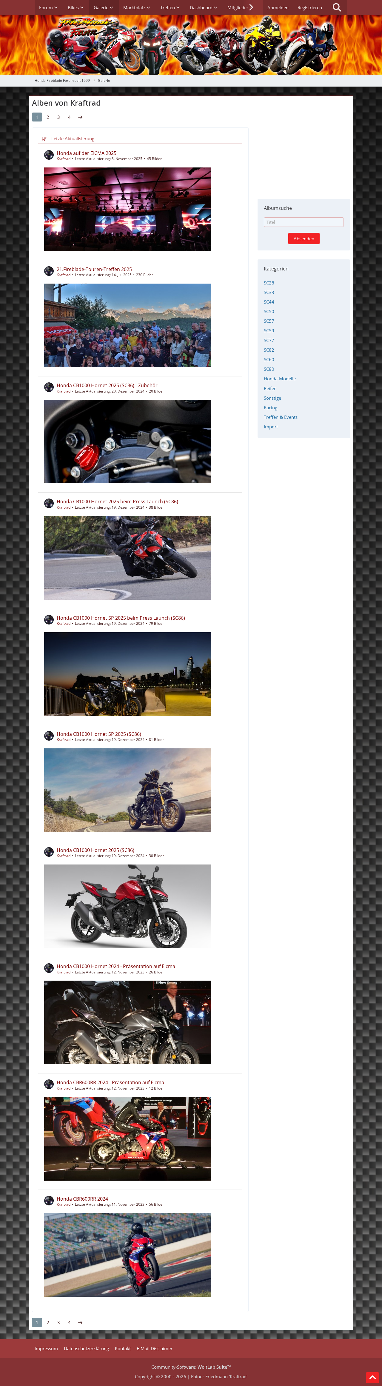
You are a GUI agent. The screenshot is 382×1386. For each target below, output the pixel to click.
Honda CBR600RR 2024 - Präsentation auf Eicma (110, 1082)
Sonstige (272, 398)
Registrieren (310, 7)
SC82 (269, 350)
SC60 (269, 359)
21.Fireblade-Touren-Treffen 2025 (94, 269)
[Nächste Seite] (80, 117)
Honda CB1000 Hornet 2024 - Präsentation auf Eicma (116, 966)
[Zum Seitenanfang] (372, 1377)
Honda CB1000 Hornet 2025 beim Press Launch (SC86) (117, 501)
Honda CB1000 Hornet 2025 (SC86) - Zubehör (107, 385)
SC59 (269, 330)
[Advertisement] (304, 143)
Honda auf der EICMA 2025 (86, 153)
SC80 (269, 369)
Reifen (270, 388)
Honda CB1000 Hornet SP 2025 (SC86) (99, 734)
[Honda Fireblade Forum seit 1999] (191, 45)
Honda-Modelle (280, 379)
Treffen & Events (281, 417)
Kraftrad (63, 158)
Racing (270, 407)
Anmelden (278, 7)
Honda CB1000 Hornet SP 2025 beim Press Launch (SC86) (121, 618)
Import (271, 427)
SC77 (269, 340)
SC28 (269, 283)
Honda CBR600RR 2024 (82, 1199)
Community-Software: (191, 1367)
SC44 (269, 302)
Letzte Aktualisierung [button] (72, 138)
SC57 (269, 321)
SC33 (269, 292)
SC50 (269, 311)
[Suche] (336, 7)
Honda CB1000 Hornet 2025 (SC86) (95, 850)
